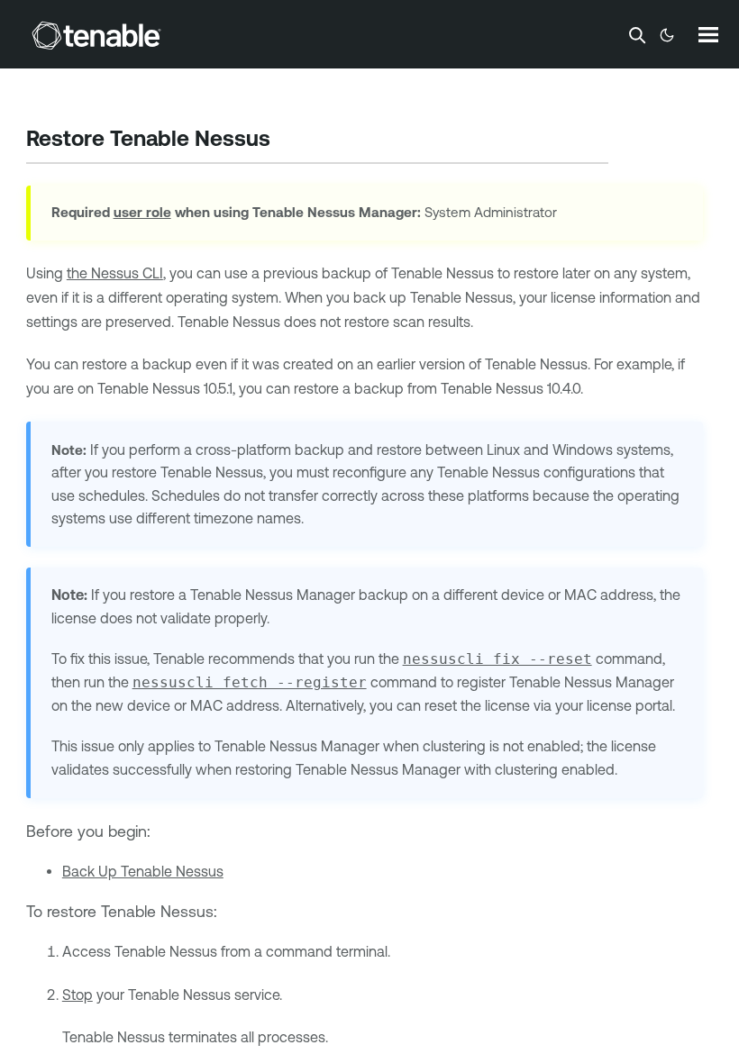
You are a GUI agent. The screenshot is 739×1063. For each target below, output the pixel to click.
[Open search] (637, 35)
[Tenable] (96, 35)
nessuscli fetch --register (249, 682)
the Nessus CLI (115, 273)
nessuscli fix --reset (497, 659)
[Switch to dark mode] (666, 35)
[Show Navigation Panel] (708, 34)
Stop (77, 994)
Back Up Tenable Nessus (143, 871)
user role (142, 212)
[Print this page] (286, 140)
